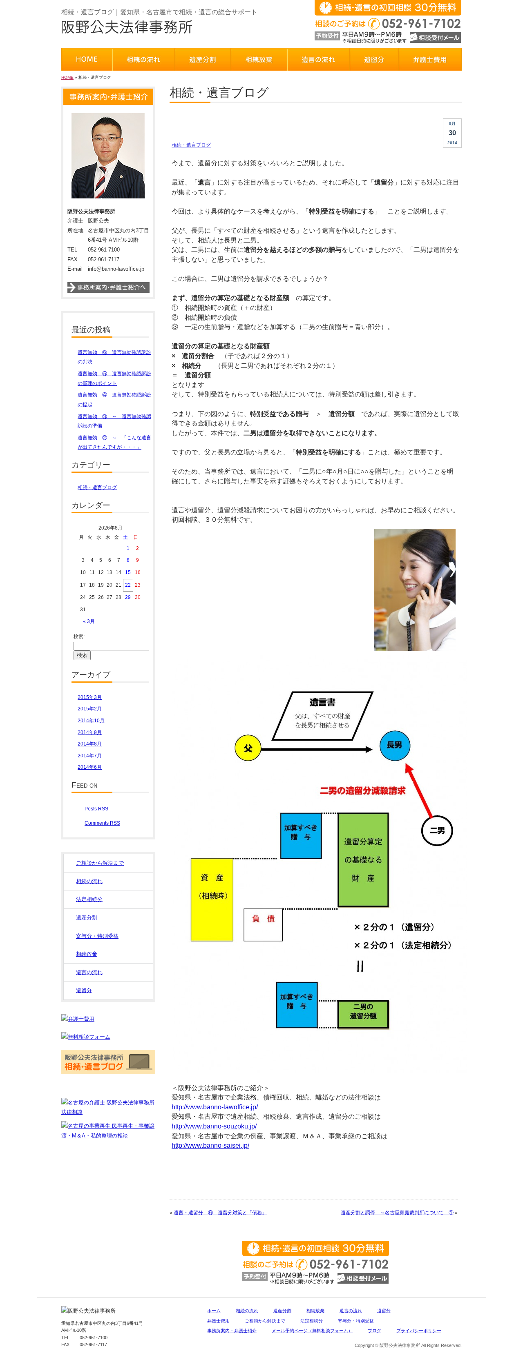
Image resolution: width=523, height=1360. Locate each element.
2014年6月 (90, 767)
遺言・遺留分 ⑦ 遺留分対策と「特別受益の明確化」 (286, 124)
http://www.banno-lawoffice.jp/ (215, 1107)
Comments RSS (102, 823)
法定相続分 (89, 899)
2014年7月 (90, 756)
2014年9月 (90, 732)
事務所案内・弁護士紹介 (232, 1330)
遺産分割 (86, 918)
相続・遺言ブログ (191, 145)
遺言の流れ (89, 972)
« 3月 (89, 621)
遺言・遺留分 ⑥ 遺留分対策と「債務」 (220, 1212)
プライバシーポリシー (418, 1330)
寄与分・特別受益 (97, 936)
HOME (67, 77)
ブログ (374, 1330)
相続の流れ (89, 881)
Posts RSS (96, 809)
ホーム (214, 1310)
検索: (79, 636)
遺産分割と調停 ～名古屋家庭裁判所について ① (397, 1212)
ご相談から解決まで (100, 863)
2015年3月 (90, 697)
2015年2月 (90, 709)
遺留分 (84, 990)
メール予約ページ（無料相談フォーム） (312, 1330)
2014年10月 (91, 720)
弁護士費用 (218, 1320)
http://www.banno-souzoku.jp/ (214, 1126)
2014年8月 (90, 744)
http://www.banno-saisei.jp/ (210, 1145)
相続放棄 (86, 954)
